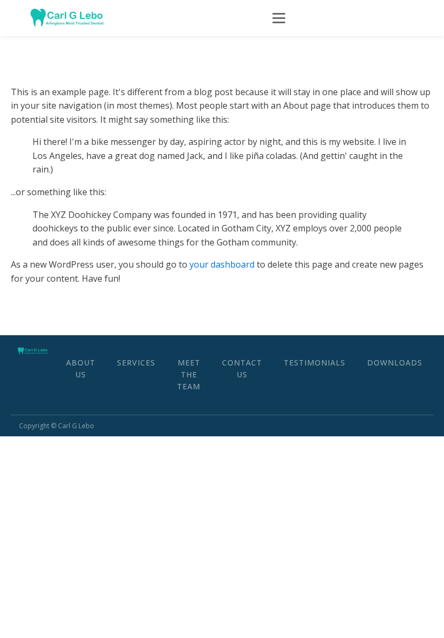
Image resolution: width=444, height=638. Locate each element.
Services (136, 362)
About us (80, 368)
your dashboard (222, 264)
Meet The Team (188, 374)
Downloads (394, 362)
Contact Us (242, 368)
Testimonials (314, 362)
